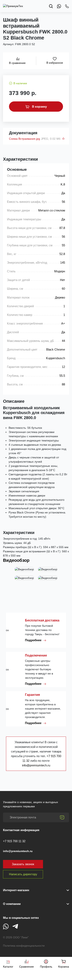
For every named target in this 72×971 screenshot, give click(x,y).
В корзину (39, 106)
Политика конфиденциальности (24, 945)
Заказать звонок (23, 864)
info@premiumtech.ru (36, 765)
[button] (36, 904)
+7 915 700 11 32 (14, 841)
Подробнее (33, 640)
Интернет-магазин (16, 890)
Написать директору (23, 874)
